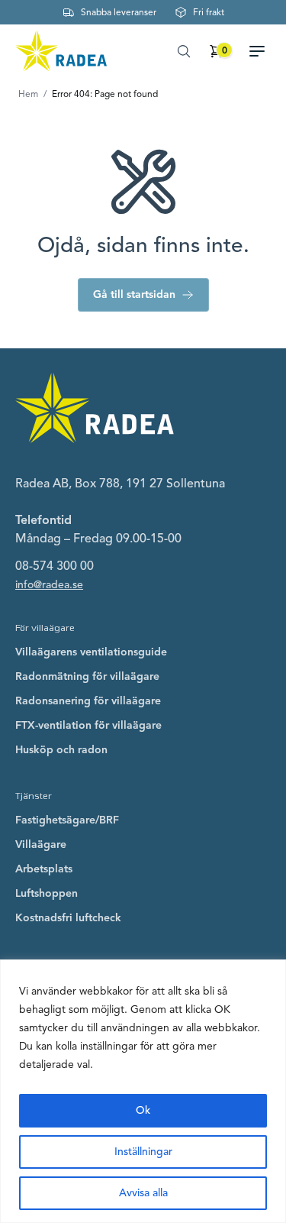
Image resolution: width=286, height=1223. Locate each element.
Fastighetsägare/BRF (67, 820)
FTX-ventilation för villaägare (88, 725)
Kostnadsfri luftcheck (68, 917)
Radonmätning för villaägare (87, 676)
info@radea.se (49, 584)
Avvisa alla (143, 1192)
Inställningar (143, 1151)
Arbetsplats (43, 868)
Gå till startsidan (134, 294)
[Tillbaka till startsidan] (61, 51)
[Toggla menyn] (263, 51)
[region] (143, 1091)
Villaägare (40, 844)
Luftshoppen (46, 893)
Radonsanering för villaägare (88, 700)
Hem (28, 93)
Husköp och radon (61, 749)
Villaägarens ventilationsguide (91, 651)
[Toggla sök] (184, 51)
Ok (143, 1110)
